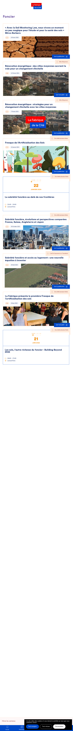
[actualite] (7, 73)
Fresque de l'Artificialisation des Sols (24, 143)
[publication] (7, 38)
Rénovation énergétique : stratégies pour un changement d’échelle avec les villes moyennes (30, 105)
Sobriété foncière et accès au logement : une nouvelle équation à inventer (34, 259)
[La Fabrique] (36, 5)
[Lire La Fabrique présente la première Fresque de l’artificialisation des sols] (36, 314)
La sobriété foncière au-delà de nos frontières (29, 197)
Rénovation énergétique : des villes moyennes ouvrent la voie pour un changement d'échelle (35, 67)
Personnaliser (59, 726)
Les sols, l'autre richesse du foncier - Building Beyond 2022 (33, 351)
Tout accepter (32, 726)
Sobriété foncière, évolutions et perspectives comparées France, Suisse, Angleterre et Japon (36, 220)
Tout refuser (46, 726)
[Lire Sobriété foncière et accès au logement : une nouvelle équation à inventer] (36, 276)
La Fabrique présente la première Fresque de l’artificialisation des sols (29, 297)
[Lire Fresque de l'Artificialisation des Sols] (36, 159)
